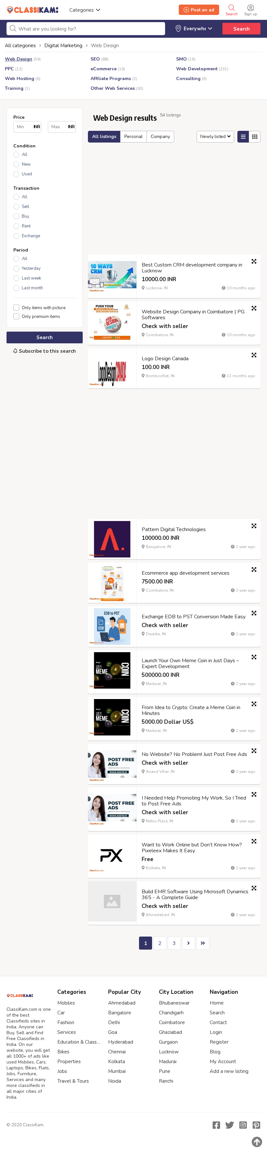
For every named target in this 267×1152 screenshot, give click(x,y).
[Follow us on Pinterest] (256, 1125)
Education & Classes (79, 1042)
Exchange (31, 236)
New (26, 164)
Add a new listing (229, 1071)
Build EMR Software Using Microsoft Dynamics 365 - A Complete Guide (195, 894)
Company (160, 136)
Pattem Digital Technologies (174, 529)
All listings (104, 136)
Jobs (62, 1071)
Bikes (63, 1052)
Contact (218, 1022)
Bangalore (119, 1013)
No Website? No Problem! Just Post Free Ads (194, 754)
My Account (223, 1061)
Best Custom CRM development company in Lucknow (192, 268)
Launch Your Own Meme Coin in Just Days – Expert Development (190, 663)
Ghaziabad (170, 1032)
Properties (69, 1061)
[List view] (243, 137)
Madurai (167, 1061)
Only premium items (41, 316)
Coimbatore (172, 1022)
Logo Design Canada (165, 359)
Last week (31, 278)
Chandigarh (171, 1013)
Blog (215, 1052)
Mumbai (117, 1071)
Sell (25, 207)
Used (27, 174)
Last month (32, 288)
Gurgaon (168, 1042)
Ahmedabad (121, 1003)
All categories (20, 45)
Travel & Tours (73, 1081)
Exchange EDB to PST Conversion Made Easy (194, 617)
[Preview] (254, 261)
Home (217, 1003)
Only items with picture (43, 307)
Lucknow (169, 1052)
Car (61, 1013)
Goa (112, 1032)
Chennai (117, 1052)
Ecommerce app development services (186, 573)
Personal (133, 136)
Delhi (114, 1022)
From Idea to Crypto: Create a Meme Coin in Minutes (191, 710)
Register (219, 1042)
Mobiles (66, 1003)
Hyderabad (120, 1042)
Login (216, 1032)
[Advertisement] (45, 402)
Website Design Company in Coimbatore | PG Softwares (193, 315)
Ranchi (166, 1081)
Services (66, 1032)
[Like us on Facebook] (216, 1125)
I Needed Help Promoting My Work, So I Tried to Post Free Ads (194, 801)
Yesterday (31, 268)
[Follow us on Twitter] (229, 1125)
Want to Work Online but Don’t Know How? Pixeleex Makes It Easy (192, 848)
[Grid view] (254, 137)
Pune (164, 1071)
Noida (114, 1081)
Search (241, 29)
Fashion (65, 1022)
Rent (26, 226)
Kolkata (116, 1061)
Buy (25, 216)
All (24, 155)
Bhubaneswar (174, 1003)
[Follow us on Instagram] (243, 1125)
